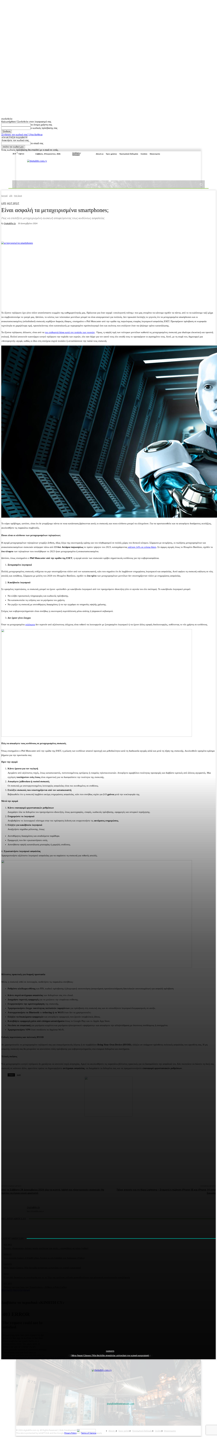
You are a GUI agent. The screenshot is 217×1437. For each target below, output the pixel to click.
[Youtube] (195, 154)
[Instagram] (199, 154)
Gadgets (110, 1351)
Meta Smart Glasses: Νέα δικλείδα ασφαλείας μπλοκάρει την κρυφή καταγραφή (110, 1355)
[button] (201, 184)
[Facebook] (188, 154)
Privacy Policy (70, 1433)
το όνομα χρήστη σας (41, 124)
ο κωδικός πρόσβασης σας (44, 128)
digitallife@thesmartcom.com (120, 1403)
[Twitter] (191, 154)
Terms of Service (88, 1433)
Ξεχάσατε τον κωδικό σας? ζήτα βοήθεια (21, 134)
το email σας (37, 143)
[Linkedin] (203, 154)
